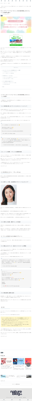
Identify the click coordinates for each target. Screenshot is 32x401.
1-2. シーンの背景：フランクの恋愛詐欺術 (8, 73)
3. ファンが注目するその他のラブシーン (7, 81)
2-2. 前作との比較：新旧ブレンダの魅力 (8, 78)
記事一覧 (24, 397)
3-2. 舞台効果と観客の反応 (6, 84)
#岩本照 (9, 141)
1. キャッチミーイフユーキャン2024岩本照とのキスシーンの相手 (11, 70)
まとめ (3, 86)
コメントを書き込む (16, 384)
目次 (14, 67)
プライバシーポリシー (9, 397)
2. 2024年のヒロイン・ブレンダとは (7, 75)
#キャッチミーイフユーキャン (16, 141)
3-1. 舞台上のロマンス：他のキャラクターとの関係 (9, 82)
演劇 (2, 352)
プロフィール (16, 397)
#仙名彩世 (28, 262)
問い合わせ (20, 397)
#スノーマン (5, 141)
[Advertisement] (16, 343)
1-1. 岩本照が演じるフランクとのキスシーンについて (10, 71)
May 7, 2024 (12, 133)
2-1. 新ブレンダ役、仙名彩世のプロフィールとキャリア (10, 77)
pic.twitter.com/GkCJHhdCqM (7, 142)
